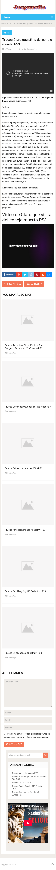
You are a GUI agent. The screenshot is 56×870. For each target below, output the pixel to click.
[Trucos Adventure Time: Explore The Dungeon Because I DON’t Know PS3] (28, 320)
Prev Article (14, 284)
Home (3, 24)
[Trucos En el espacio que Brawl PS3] (28, 628)
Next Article (33, 284)
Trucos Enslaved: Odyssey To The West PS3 (28, 406)
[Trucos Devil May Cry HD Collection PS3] (28, 567)
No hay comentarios (28, 49)
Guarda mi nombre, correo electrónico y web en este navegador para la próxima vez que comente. (27, 736)
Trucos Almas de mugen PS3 (25, 773)
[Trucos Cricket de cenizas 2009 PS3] (28, 444)
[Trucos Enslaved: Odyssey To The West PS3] (28, 382)
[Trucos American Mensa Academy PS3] (28, 505)
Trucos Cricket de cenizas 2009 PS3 (23, 468)
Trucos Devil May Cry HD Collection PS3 (25, 591)
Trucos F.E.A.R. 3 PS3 (21, 782)
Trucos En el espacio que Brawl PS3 (23, 653)
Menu (7, 17)
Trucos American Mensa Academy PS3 (25, 529)
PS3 (11, 24)
